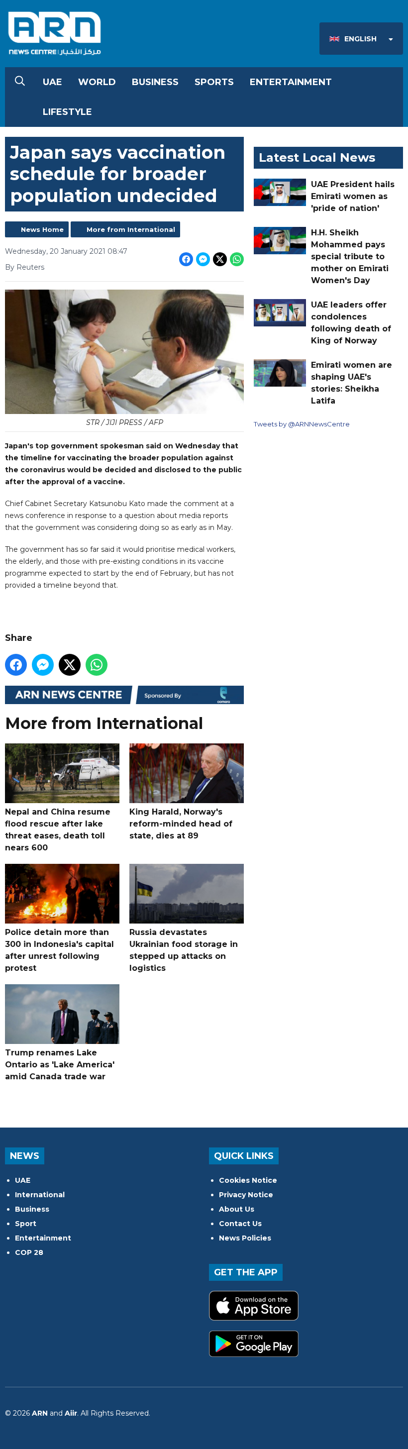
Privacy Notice (246, 1194)
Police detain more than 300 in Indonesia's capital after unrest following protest (59, 950)
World (97, 82)
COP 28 (29, 1252)
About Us (236, 1209)
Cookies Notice (248, 1180)
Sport (25, 1223)
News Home (42, 229)
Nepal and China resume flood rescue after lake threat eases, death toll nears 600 (57, 829)
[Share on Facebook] (186, 259)
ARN (40, 1413)
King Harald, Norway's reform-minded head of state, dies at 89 (180, 823)
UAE (52, 82)
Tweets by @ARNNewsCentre (302, 424)
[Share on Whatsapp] (237, 259)
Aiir (71, 1413)
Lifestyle (67, 111)
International (40, 1194)
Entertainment (291, 82)
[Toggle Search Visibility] (20, 82)
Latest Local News (317, 157)
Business (155, 82)
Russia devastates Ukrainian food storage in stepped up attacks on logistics (183, 950)
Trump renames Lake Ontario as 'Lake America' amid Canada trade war (59, 1064)
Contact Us (240, 1223)
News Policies (245, 1238)
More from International (131, 229)
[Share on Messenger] (203, 259)
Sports (214, 82)
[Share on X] (220, 259)
